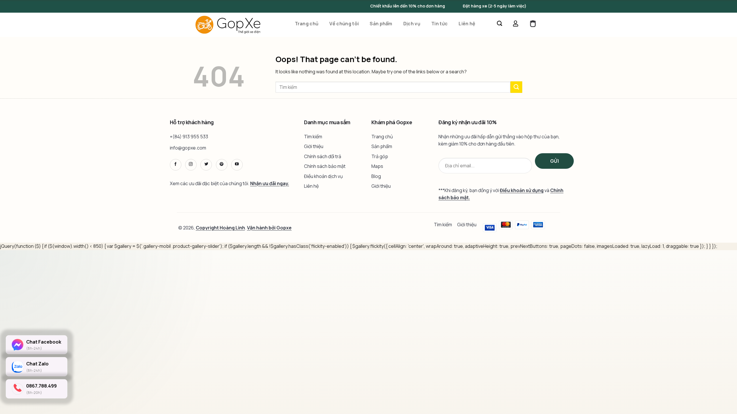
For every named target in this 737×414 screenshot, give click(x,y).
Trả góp (379, 156)
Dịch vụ (411, 24)
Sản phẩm (381, 24)
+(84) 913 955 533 (189, 136)
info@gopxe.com (188, 148)
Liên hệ (467, 24)
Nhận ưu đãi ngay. (269, 183)
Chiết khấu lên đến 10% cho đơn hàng (395, 6)
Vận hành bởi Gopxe (269, 228)
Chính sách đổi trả (322, 156)
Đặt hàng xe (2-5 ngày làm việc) (482, 6)
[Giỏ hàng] (532, 25)
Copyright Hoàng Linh (220, 228)
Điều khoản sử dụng (522, 190)
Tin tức (439, 24)
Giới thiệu (313, 146)
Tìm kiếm (313, 136)
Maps (377, 166)
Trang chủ (307, 24)
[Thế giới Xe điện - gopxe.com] (228, 25)
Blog (376, 176)
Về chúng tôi (344, 24)
